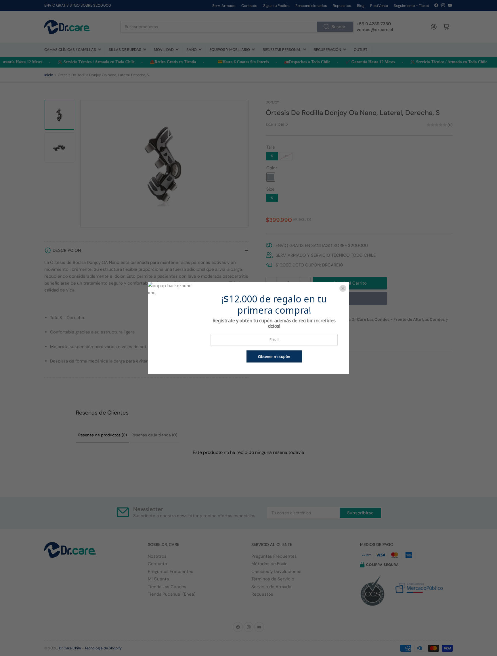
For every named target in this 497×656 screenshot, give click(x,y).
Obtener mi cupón (274, 356)
